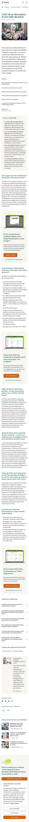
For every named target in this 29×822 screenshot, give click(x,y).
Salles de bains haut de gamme (10, 99)
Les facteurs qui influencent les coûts (12, 88)
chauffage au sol (20, 318)
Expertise (7, 7)
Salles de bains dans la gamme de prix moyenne (14, 95)
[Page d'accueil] (2, 7)
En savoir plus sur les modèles (14, 259)
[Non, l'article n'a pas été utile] (8, 710)
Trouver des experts (11, 375)
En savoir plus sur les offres (14, 590)
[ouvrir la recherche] (22, 2)
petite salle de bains (20, 193)
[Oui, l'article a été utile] (3, 710)
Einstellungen (14, 813)
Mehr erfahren (15, 803)
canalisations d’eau (13, 300)
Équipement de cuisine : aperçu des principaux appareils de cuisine (16, 725)
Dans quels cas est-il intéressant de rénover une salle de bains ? (14, 83)
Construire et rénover (15, 7)
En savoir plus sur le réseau (13, 380)
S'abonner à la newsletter (14, 778)
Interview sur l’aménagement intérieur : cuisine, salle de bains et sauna (18, 734)
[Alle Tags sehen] (22, 729)
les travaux (6, 326)
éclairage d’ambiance (19, 490)
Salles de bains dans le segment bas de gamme (14, 91)
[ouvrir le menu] (26, 2)
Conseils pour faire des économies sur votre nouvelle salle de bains (13, 104)
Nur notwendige (14, 808)
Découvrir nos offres (11, 586)
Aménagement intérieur (18, 651)
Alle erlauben (14, 817)
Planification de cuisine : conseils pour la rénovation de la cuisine (18, 743)
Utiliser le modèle (10, 255)
